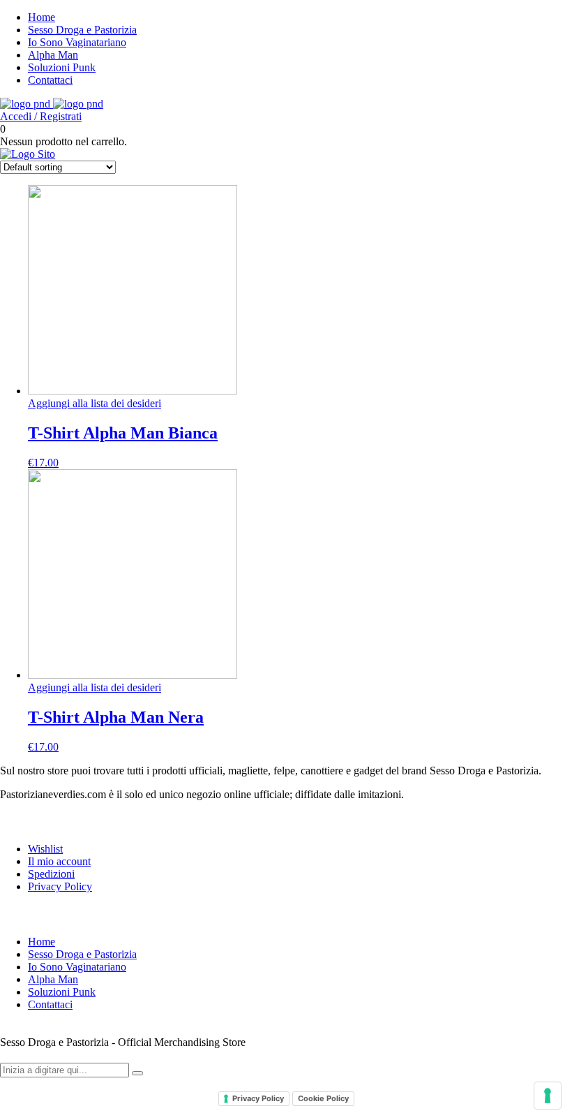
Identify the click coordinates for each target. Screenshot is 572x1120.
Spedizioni (51, 874)
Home (41, 17)
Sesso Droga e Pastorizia (82, 30)
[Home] (27, 154)
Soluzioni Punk (62, 67)
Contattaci (50, 80)
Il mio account (59, 861)
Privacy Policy (60, 886)
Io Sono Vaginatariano (77, 42)
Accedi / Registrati (41, 116)
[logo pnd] (51, 104)
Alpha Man (53, 55)
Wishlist (45, 849)
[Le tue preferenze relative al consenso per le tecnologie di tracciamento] (547, 1095)
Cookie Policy (323, 1098)
